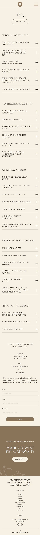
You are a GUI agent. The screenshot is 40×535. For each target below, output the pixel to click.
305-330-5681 (20, 373)
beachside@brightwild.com (20, 366)
